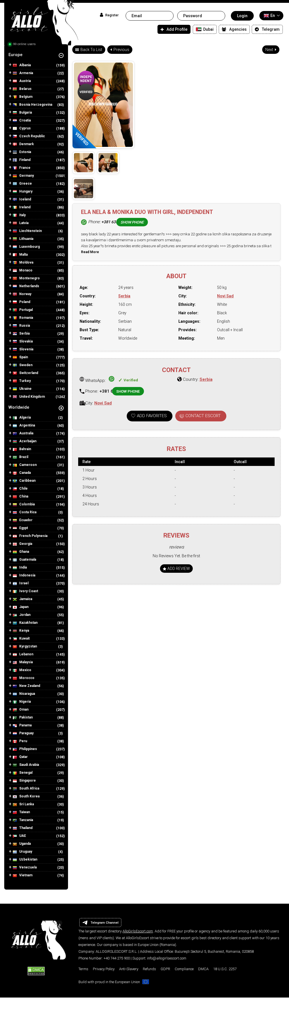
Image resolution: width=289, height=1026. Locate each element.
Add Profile (177, 29)
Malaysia (25, 662)
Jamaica (25, 599)
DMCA (203, 969)
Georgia (25, 544)
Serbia (24, 333)
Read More (90, 252)
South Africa (28, 788)
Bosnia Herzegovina (35, 105)
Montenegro (29, 278)
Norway (24, 294)
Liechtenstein (30, 231)
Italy (22, 215)
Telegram (271, 29)
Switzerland (28, 373)
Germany (26, 176)
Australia (25, 433)
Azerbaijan (27, 441)
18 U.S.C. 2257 (225, 969)
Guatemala (27, 559)
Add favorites (152, 415)
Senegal (25, 773)
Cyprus (24, 128)
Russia (24, 326)
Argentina (26, 425)
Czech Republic (31, 136)
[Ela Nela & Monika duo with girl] (83, 162)
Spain (23, 357)
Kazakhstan (28, 623)
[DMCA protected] (36, 970)
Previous (121, 49)
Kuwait (24, 638)
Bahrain (24, 449)
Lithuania (25, 239)
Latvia (23, 223)
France (24, 168)
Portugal (25, 310)
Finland (24, 160)
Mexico (24, 670)
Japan (23, 607)
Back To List (91, 49)
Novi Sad (225, 296)
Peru (22, 741)
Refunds (149, 969)
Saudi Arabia (28, 765)
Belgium (25, 97)
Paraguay (26, 733)
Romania (25, 318)
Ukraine (25, 389)
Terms (83, 969)
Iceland (24, 199)
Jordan (24, 615)
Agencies (238, 29)
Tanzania (25, 820)
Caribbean (27, 481)
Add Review (178, 568)
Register (111, 15)
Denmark (26, 144)
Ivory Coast (28, 591)
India (22, 567)
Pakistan (25, 717)
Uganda (24, 844)
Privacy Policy (104, 969)
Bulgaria (25, 112)
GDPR (165, 969)
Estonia (24, 152)
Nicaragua (26, 694)
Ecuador (25, 520)
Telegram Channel (105, 923)
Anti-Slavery (128, 969)
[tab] (36, 54)
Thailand (25, 828)
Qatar (23, 757)
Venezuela (27, 867)
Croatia (24, 120)
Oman (23, 709)
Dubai (208, 29)
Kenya (23, 631)
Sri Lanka (26, 804)
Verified (86, 92)
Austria (24, 81)
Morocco (26, 678)
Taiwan (24, 812)
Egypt (23, 528)
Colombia (26, 504)
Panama (25, 725)
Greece (25, 183)
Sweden (25, 365)
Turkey (24, 381)
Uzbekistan (27, 859)
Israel (23, 583)
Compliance (184, 969)
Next (269, 49)
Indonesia (26, 575)
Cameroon (27, 465)
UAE (22, 836)
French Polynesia (32, 536)
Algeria (24, 417)
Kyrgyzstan (27, 646)
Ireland (24, 207)
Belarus (25, 89)
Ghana (23, 552)
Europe (15, 54)
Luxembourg (29, 247)
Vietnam (25, 875)
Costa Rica (27, 512)
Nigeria (24, 702)
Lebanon (25, 654)
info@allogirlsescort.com (166, 958)
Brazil (23, 457)
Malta (23, 254)
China (23, 496)
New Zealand (29, 686)
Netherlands (28, 286)
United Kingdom (31, 397)
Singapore (27, 780)
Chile (23, 488)
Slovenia (25, 349)
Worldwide (18, 407)
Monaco (25, 270)
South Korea (29, 796)
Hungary (25, 191)
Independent (86, 79)
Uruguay (25, 851)
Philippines (27, 749)
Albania (24, 65)
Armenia (25, 73)
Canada (24, 473)
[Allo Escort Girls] (41, 24)
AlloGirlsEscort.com (137, 931)
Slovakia (25, 341)
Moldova (25, 262)
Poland (24, 302)
